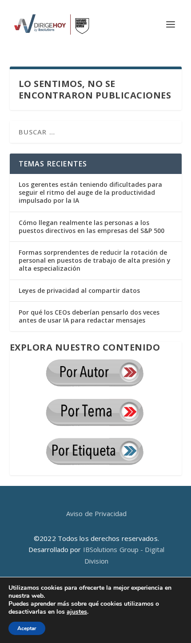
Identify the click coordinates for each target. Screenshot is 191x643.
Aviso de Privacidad (96, 513)
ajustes (77, 612)
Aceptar (26, 628)
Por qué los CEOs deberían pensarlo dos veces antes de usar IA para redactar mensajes (89, 316)
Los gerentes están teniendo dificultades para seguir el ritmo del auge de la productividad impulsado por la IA (90, 192)
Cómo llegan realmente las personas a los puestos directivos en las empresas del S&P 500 (91, 226)
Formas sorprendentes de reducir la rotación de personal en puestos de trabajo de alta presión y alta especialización (95, 260)
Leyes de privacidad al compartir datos (79, 290)
